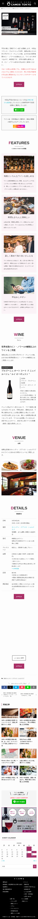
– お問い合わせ (27, 896)
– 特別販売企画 (14, 911)
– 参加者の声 (26, 889)
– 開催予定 (26, 884)
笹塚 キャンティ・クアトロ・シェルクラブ (14, 678)
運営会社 (5, 882)
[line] (21, 879)
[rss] (23, 879)
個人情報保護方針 (7, 889)
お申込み (19, 84)
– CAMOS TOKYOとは (29, 887)
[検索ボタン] (35, 3)
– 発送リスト (24, 901)
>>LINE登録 (15, 568)
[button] (4, 687)
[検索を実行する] (34, 866)
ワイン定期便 (24, 898)
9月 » (34, 861)
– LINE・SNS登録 (28, 894)
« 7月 (3, 861)
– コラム (12, 906)
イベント (25, 882)
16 (32, 852)
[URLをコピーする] (33, 687)
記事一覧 (12, 898)
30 (32, 856)
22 (27, 854)
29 (27, 856)
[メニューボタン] (3, 3)
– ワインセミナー (14, 908)
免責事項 (5, 887)
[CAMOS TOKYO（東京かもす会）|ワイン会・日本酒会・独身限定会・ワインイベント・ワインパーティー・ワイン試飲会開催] (19, 3)
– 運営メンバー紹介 (15, 913)
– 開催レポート (14, 903)
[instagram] (19, 879)
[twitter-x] (17, 879)
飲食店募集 (5, 891)
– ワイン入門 (13, 901)
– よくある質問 (27, 891)
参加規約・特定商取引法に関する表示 (12, 884)
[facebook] (15, 879)
